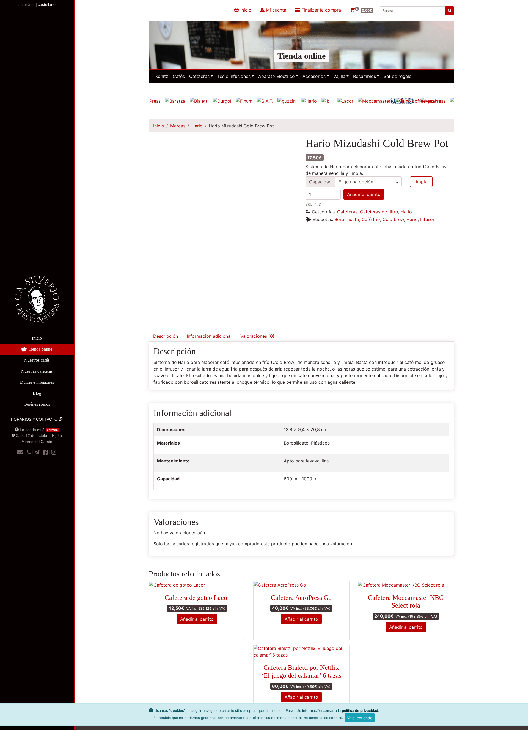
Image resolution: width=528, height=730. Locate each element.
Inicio (37, 338)
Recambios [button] (364, 76)
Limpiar (421, 181)
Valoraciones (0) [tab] (257, 336)
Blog (37, 393)
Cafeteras (347, 211)
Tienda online (40, 349)
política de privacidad (360, 711)
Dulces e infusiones (37, 382)
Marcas (177, 126)
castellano (47, 4)
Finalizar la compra (320, 10)
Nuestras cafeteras (37, 371)
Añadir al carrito (364, 194)
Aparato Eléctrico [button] (276, 76)
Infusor (427, 219)
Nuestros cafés (37, 360)
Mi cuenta (275, 10)
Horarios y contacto (35, 419)
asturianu (26, 4)
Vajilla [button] (339, 76)
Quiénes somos (37, 404)
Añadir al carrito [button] (197, 619)
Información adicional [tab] (209, 336)
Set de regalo (398, 76)
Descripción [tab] (165, 336)
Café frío (371, 219)
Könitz (161, 76)
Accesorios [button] (314, 76)
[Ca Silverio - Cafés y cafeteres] (37, 303)
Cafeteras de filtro (379, 211)
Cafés (179, 76)
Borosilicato (346, 219)
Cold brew (393, 219)
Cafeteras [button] (199, 76)
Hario (197, 126)
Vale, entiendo (359, 717)
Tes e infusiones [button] (234, 76)
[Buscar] (449, 10)
